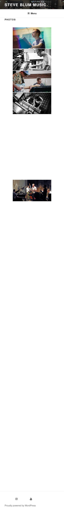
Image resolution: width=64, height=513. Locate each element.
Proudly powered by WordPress (20, 505)
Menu (34, 13)
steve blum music (25, 4)
